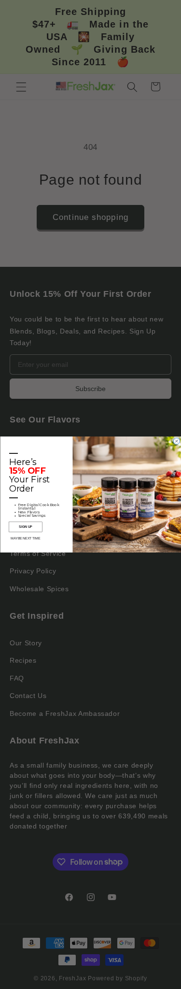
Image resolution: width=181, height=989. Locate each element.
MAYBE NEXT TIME (25, 538)
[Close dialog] (176, 441)
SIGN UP (25, 527)
